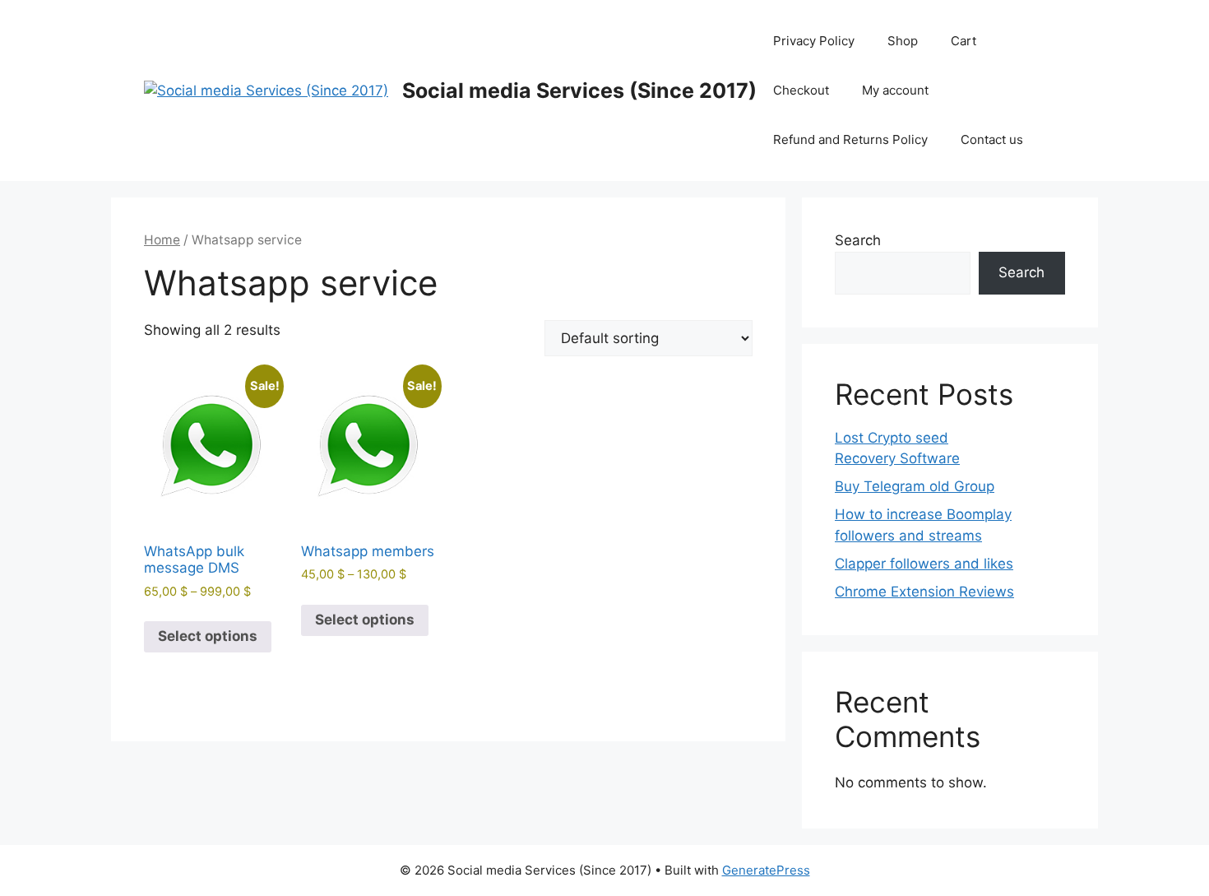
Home (162, 240)
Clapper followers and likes (924, 563)
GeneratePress (766, 870)
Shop (902, 41)
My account (895, 90)
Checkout (801, 90)
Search (858, 240)
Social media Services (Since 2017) (579, 90)
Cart (963, 41)
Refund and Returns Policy (850, 139)
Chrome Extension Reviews (924, 591)
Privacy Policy (814, 41)
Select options (207, 636)
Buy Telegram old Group (914, 486)
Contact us (992, 139)
